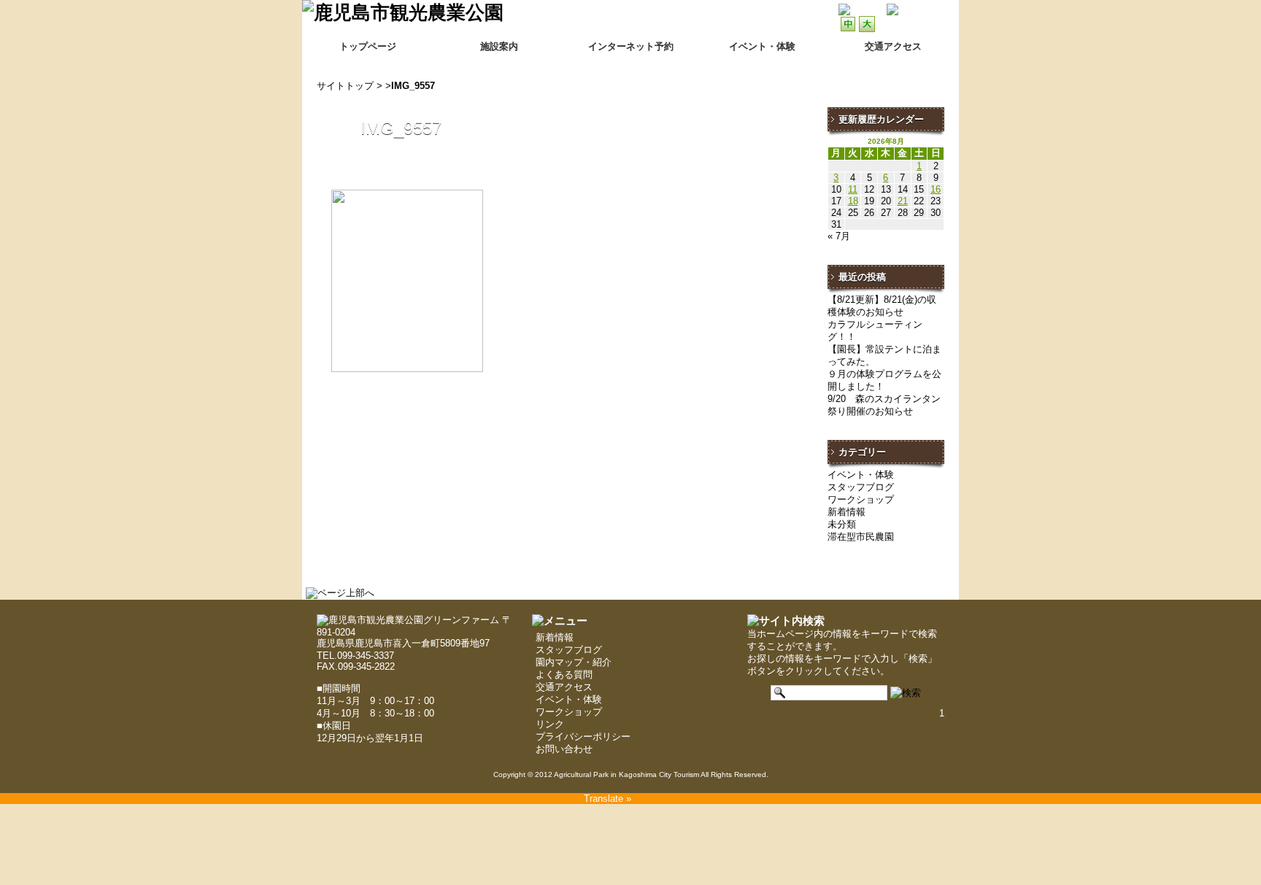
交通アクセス (564, 686)
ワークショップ (861, 499)
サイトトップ (345, 85)
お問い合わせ (564, 748)
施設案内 (499, 46)
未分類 (842, 524)
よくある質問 (564, 674)
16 (935, 189)
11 (852, 189)
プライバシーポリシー (583, 736)
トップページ (367, 46)
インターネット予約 (631, 46)
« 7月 (839, 236)
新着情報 (846, 511)
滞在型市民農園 (861, 536)
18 (853, 201)
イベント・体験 (762, 46)
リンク (550, 724)
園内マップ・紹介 (574, 662)
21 (903, 201)
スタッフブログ (861, 487)
